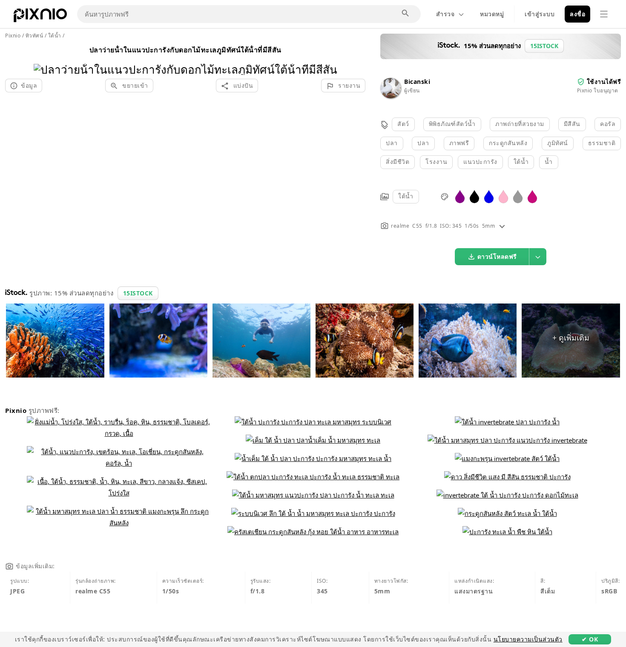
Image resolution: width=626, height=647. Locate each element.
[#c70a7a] (532, 196)
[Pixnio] (40, 17)
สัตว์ (403, 124)
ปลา (392, 143)
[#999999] (517, 196)
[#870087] (459, 196)
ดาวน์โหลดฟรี (497, 256)
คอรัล (607, 124)
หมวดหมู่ (492, 14)
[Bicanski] (390, 96)
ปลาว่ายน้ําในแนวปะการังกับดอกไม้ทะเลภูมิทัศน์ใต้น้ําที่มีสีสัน (185, 49)
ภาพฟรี (459, 143)
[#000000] (474, 196)
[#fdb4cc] (503, 196)
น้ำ (549, 161)
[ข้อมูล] (502, 225)
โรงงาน (436, 161)
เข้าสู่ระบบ (539, 14)
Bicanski (417, 81)
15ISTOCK (138, 293)
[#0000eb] (488, 196)
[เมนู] (603, 14)
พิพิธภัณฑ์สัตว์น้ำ (452, 124)
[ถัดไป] (327, 58)
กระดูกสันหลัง (508, 143)
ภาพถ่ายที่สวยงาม (519, 124)
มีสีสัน (572, 124)
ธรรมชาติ (602, 143)
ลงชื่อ (577, 14)
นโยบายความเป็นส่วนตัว (528, 639)
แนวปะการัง (480, 161)
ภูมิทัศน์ (557, 143)
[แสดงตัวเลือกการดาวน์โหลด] (537, 256)
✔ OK (590, 639)
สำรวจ (445, 14)
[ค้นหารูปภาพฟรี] (405, 14)
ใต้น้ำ (521, 161)
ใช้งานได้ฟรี (604, 81)
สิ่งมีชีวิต (397, 161)
